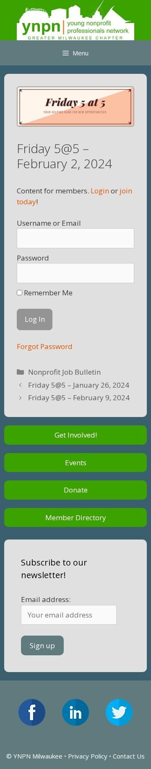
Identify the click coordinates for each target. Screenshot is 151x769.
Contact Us (129, 756)
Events (75, 462)
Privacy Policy (87, 756)
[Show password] (120, 273)
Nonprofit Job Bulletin (64, 372)
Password (33, 258)
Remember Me (47, 292)
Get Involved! (76, 435)
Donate (76, 490)
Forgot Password (45, 346)
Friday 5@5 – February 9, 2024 (79, 397)
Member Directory (75, 517)
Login (100, 191)
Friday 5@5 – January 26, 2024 (78, 385)
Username (34, 223)
